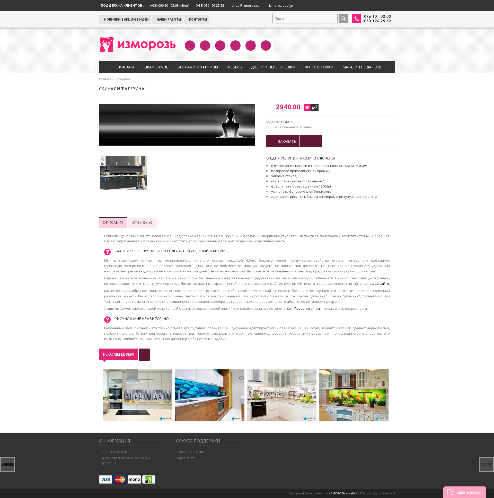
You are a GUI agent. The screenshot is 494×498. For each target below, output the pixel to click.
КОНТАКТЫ (197, 19)
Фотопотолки (318, 67)
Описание (113, 222)
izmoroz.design (281, 5)
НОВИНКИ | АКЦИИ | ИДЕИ (126, 19)
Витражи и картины (197, 67)
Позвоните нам (307, 308)
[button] (464, 492)
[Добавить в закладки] (305, 141)
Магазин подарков (361, 67)
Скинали (125, 67)
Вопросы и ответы (113, 452)
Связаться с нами (190, 452)
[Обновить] (144, 355)
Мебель (234, 67)
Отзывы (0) (143, 222)
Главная (105, 79)
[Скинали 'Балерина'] (123, 173)
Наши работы (168, 19)
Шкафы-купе (155, 67)
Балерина (122, 79)
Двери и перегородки (273, 67)
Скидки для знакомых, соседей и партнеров (125, 460)
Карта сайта (186, 458)
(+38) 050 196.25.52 (210, 5)
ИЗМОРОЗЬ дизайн (342, 493)
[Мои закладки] (316, 141)
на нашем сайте (376, 283)
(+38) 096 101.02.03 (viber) (169, 5)
